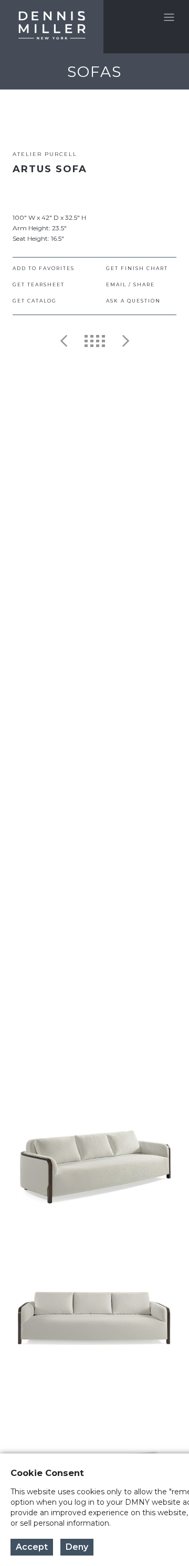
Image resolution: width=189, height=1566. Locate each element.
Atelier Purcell (45, 154)
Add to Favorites (44, 268)
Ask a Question (133, 301)
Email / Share (130, 284)
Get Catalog (35, 301)
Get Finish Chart (137, 268)
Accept (32, 1547)
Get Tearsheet (39, 284)
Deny (77, 1547)
